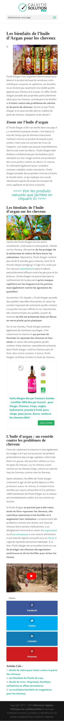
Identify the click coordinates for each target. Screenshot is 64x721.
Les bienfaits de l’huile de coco (26, 677)
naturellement (27, 268)
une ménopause (19, 534)
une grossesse (50, 530)
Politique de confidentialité (26, 709)
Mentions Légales (43, 705)
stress (51, 537)
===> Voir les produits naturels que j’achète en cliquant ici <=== (32, 194)
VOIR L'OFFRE (46, 423)
